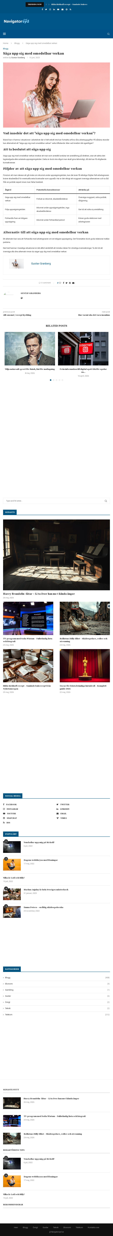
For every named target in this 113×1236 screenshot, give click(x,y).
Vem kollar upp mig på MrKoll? (39, 842)
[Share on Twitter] (67, 283)
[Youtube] (58, 9)
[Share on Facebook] (63, 283)
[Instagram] (50, 9)
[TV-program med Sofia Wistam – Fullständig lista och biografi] (28, 618)
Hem (16, 1227)
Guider (57, 996)
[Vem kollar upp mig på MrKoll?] (12, 847)
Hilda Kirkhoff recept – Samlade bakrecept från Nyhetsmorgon (79, 4)
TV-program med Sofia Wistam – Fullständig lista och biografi (27, 640)
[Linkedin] (54, 9)
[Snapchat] (66, 9)
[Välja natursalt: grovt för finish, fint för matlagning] (30, 348)
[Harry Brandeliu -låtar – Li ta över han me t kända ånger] (56, 554)
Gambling (57, 990)
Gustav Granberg (18, 58)
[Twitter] (46, 9)
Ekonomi (57, 984)
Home (5, 43)
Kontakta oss (93, 1227)
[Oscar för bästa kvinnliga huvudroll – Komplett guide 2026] (85, 665)
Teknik (57, 1008)
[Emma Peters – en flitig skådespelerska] (12, 912)
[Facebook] (42, 9)
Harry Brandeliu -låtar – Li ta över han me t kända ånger (39, 594)
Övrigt (57, 1002)
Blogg (17, 43)
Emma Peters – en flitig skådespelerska (43, 907)
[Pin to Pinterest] (70, 283)
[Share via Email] (73, 283)
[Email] (62, 9)
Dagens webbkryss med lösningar (41, 860)
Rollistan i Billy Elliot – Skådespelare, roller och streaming (83, 640)
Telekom (57, 1014)
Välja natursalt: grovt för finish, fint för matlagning (30, 369)
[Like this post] (60, 283)
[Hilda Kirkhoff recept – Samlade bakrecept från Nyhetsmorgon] (28, 665)
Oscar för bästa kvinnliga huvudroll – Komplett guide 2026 (83, 687)
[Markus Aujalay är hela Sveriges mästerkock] (12, 894)
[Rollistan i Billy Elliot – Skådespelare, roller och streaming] (85, 618)
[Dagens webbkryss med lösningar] (12, 865)
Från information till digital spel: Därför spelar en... (83, 370)
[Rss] (70, 9)
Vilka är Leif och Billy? (14, 878)
